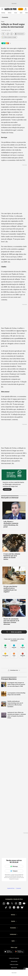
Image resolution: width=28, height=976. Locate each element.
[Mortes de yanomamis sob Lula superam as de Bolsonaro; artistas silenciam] (14, 608)
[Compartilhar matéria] (7, 34)
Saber (21, 12)
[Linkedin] (20, 903)
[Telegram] (14, 907)
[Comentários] (3, 34)
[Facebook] (8, 903)
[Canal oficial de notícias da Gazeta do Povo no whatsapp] (4, 903)
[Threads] (10, 907)
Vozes (15, 12)
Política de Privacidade (14, 958)
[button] (14, 670)
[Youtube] (24, 903)
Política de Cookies (14, 964)
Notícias (3, 12)
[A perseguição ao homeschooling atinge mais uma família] (3, 693)
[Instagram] (16, 903)
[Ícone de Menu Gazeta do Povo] (2, 9)
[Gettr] (18, 907)
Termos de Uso (14, 961)
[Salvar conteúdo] (11, 34)
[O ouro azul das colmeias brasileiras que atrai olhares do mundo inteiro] (14, 543)
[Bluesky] (22, 907)
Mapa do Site (14, 967)
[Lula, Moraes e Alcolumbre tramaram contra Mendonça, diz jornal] (14, 510)
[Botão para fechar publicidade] (27, 969)
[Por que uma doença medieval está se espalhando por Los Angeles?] (14, 575)
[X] (12, 903)
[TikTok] (6, 907)
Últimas (9, 12)
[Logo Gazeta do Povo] (10, 9)
